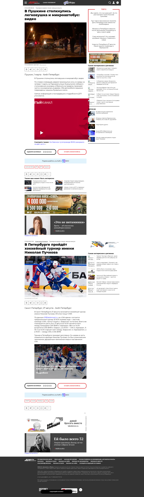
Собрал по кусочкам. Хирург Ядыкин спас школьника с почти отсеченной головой (107, 95)
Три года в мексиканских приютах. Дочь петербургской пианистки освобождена (103, 22)
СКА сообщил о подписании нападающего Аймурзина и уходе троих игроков (59, 367)
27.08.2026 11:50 (29, 241)
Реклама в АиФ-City (97, 461)
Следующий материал (56, 491)
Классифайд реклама (44, 463)
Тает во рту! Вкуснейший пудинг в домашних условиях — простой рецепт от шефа (106, 277)
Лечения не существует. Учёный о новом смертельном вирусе (106, 68)
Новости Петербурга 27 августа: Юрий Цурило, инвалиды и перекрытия (103, 46)
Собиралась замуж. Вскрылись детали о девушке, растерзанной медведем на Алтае (106, 82)
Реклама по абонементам (80, 461)
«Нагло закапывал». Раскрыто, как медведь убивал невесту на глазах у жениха (107, 264)
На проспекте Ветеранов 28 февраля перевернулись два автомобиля (41, 189)
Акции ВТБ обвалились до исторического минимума (104, 131)
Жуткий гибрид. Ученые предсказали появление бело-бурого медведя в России (107, 283)
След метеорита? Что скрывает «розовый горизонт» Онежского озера (103, 38)
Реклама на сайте (64, 461)
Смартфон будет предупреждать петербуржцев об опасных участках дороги (74, 182)
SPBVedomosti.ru (51, 317)
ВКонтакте (43, 64)
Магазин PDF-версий (70, 459)
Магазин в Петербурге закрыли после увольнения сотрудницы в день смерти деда (104, 30)
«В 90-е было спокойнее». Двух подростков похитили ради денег (106, 269)
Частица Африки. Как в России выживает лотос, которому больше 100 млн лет (107, 89)
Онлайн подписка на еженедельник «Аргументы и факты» (97, 459)
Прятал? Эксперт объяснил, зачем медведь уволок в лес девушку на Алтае (106, 257)
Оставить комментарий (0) (72, 152)
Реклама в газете (51, 461)
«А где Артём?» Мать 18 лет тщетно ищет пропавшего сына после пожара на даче (107, 290)
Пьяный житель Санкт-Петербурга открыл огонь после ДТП (43, 182)
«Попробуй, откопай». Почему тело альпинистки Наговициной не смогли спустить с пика (107, 76)
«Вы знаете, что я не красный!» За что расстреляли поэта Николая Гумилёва (103, 14)
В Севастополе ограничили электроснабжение (104, 112)
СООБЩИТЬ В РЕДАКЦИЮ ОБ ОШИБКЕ (90, 463)
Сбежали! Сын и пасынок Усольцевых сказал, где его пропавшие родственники (107, 102)
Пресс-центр (58, 459)
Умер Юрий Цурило (102, 124)
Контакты (40, 461)
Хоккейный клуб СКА (31, 298)
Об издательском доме (45, 459)
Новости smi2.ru (31, 235)
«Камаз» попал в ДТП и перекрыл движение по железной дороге (74, 188)
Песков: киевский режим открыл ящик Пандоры (106, 138)
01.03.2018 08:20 (29, 8)
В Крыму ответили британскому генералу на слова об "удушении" (106, 119)
